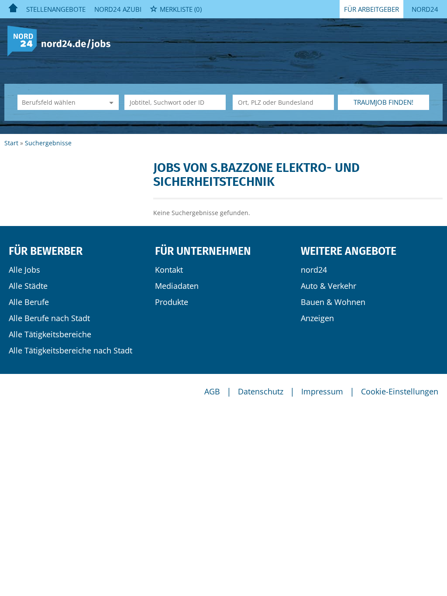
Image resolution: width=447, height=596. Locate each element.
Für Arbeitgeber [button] (371, 9)
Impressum (322, 391)
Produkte (171, 302)
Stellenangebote (56, 9)
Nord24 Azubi (117, 9)
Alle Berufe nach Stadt (49, 318)
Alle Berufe (29, 302)
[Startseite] (62, 40)
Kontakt (169, 269)
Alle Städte (28, 286)
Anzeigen (317, 318)
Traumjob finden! (383, 102)
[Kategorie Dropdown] (110, 102)
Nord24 (425, 9)
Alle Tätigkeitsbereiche (50, 334)
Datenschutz (260, 391)
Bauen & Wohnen (333, 302)
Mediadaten (177, 286)
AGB (212, 391)
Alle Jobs (24, 269)
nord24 (314, 269)
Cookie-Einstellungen (399, 391)
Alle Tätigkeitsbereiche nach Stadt (70, 350)
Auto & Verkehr (328, 286)
